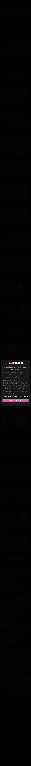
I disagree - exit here (15, 404)
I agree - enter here (15, 400)
